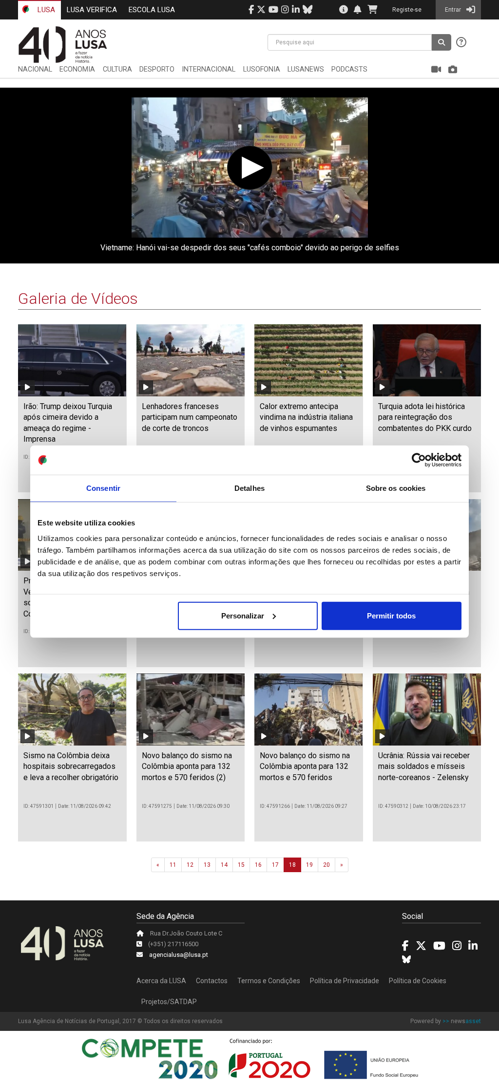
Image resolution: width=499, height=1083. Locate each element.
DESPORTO (156, 69)
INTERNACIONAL (208, 69)
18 (292, 864)
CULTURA (117, 69)
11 (173, 864)
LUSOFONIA (261, 69)
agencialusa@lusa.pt (178, 954)
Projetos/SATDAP (169, 1002)
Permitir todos (391, 615)
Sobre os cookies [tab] (396, 488)
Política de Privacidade (344, 981)
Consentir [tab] (103, 488)
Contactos (212, 981)
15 (241, 864)
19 (309, 864)
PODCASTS (349, 69)
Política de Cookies (417, 981)
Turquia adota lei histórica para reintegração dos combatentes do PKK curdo (425, 417)
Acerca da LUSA (161, 981)
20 (326, 864)
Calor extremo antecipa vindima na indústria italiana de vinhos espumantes (306, 417)
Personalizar (242, 615)
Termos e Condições (268, 981)
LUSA (45, 9)
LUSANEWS (306, 69)
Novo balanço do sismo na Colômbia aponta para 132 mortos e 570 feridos (305, 766)
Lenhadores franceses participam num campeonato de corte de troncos (189, 417)
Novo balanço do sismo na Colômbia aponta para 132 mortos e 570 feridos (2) (187, 766)
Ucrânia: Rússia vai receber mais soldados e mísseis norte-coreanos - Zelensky (424, 766)
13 (207, 864)
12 (190, 864)
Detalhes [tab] (249, 488)
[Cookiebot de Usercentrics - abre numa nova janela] (418, 460)
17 (275, 864)
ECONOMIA (77, 69)
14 (224, 864)
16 (258, 864)
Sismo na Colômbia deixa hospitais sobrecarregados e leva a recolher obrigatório (70, 766)
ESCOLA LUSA (152, 9)
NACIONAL (35, 69)
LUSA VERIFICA (92, 9)
